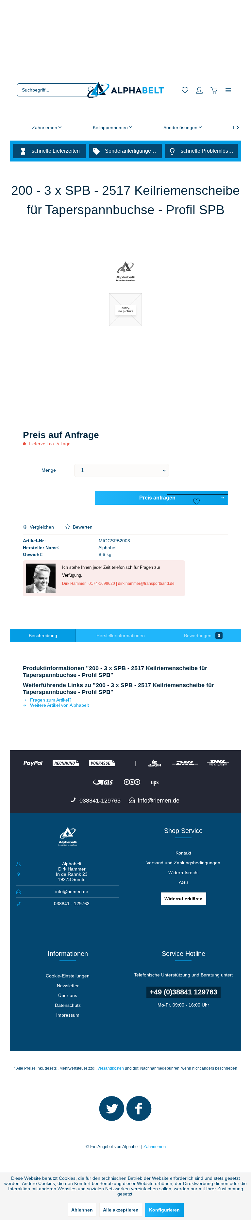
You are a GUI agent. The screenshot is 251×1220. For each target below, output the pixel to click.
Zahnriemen (154, 1146)
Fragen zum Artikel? (50, 700)
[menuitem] (57, 89)
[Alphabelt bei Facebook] (139, 1111)
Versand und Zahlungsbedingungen (183, 862)
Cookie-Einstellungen (68, 975)
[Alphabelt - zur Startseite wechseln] (125, 90)
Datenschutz (68, 1005)
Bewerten (82, 527)
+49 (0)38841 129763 (183, 992)
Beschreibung (43, 635)
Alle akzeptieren (121, 1209)
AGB (183, 882)
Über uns (67, 995)
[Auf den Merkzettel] (197, 501)
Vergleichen (41, 527)
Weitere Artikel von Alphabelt (59, 705)
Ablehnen (82, 1209)
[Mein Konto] (199, 89)
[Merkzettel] (185, 89)
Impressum (67, 1015)
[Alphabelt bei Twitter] (112, 1111)
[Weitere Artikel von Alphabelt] (125, 272)
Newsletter (68, 985)
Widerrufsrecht (183, 872)
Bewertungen (202, 635)
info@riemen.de (71, 891)
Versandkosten (110, 1068)
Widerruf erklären (183, 898)
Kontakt (183, 853)
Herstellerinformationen (120, 635)
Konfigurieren (164, 1209)
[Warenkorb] (213, 89)
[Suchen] (91, 89)
